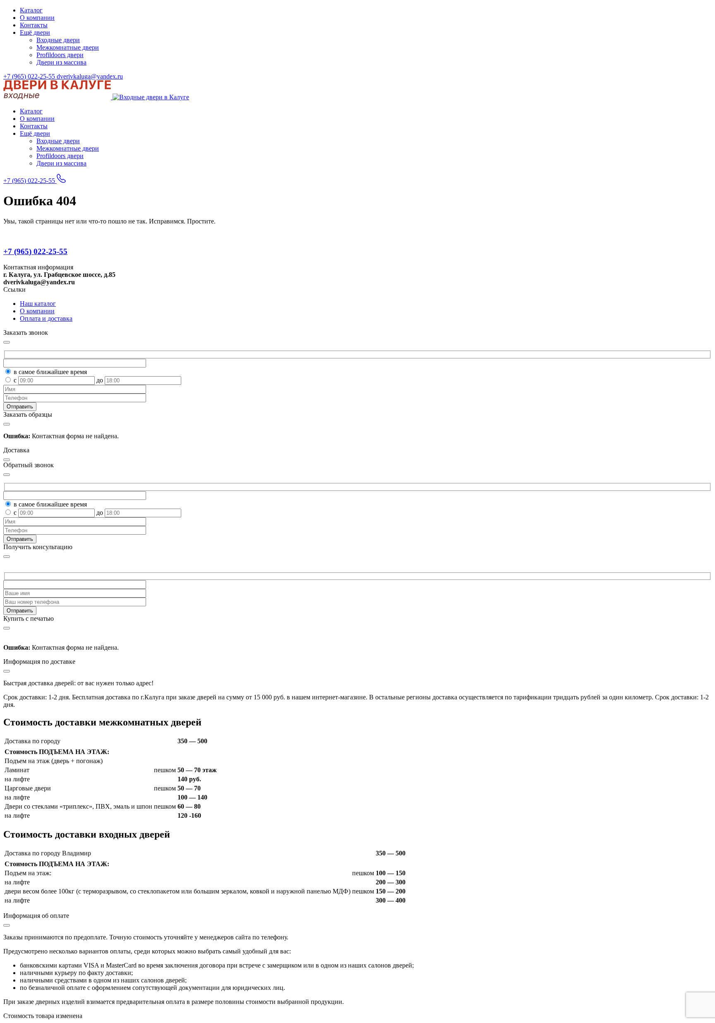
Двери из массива (61, 62)
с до (59, 380)
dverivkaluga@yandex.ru (90, 76)
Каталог (31, 10)
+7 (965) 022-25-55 (30, 76)
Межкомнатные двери (67, 47)
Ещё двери (35, 32)
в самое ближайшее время (50, 371)
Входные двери (58, 39)
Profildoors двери (60, 54)
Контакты (34, 25)
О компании (37, 17)
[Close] (6, 556)
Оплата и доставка (46, 318)
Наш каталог (38, 303)
